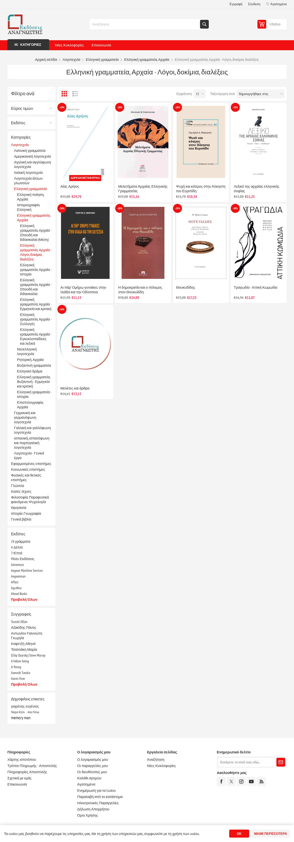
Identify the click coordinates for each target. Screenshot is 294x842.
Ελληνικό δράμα (29, 371)
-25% (177, 107)
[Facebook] (221, 781)
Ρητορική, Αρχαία (30, 359)
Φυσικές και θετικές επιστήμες (26, 477)
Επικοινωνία (101, 45)
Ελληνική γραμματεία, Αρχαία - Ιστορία (35, 269)
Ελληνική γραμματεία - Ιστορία (34, 394)
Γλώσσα (17, 485)
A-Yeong (16, 667)
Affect (14, 582)
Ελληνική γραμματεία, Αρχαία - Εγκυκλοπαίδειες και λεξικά (35, 336)
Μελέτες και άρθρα (74, 388)
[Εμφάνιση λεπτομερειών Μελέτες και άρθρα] (85, 344)
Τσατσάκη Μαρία (24, 649)
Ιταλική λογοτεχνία (28, 172)
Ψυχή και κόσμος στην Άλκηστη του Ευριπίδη (200, 188)
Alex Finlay (33, 712)
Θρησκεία (18, 507)
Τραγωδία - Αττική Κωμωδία (255, 287)
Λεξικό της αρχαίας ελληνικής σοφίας (256, 188)
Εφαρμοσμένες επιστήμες (31, 463)
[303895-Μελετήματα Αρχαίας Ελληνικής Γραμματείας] (143, 142)
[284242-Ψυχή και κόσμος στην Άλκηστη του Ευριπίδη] (201, 142)
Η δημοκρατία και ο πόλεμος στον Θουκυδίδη (140, 289)
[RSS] (261, 781)
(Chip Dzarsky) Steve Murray (28, 655)
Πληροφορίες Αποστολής (27, 772)
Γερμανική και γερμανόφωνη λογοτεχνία (25, 417)
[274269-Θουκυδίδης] (201, 243)
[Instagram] (241, 781)
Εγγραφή (236, 4)
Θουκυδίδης (185, 287)
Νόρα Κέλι (18, 712)
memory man (21, 717)
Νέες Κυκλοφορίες (69, 45)
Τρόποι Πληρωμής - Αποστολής (32, 765)
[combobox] (145, 24)
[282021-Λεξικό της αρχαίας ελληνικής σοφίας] (259, 142)
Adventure (17, 564)
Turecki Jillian (19, 621)
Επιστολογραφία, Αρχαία (30, 404)
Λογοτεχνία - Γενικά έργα (29, 455)
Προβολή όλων (24, 599)
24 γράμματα (20, 541)
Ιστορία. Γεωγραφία (26, 513)
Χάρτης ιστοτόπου (21, 759)
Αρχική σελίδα (46, 59)
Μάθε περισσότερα (270, 834)
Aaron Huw (18, 678)
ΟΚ (239, 834)
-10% (61, 107)
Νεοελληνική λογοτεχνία (27, 351)
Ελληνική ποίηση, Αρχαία (30, 196)
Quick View (76, 175)
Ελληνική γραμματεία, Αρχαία (33, 217)
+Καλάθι (94, 175)
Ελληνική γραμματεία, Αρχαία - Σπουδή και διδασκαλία (35, 287)
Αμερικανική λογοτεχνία (32, 156)
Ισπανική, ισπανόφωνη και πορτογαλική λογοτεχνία (31, 443)
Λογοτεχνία (20, 144)
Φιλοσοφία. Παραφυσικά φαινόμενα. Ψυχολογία (30, 499)
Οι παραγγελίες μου (92, 765)
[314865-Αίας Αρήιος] (85, 142)
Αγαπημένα (86, 784)
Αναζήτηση (204, 24)
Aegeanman (18, 576)
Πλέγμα (64, 94)
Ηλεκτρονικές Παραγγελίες (98, 803)
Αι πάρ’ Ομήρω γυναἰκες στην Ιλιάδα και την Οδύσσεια (83, 289)
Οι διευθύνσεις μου (92, 772)
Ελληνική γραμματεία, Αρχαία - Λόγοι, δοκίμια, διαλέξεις (35, 252)
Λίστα (75, 94)
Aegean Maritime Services (27, 570)
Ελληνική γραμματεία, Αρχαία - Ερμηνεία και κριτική (35, 304)
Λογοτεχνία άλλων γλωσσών (28, 180)
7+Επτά (16, 553)
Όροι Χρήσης (87, 815)
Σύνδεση (254, 4)
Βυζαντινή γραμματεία (34, 365)
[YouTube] (251, 781)
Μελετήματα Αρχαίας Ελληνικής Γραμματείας (143, 188)
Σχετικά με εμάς (19, 778)
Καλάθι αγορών (89, 778)
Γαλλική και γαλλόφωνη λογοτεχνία (32, 430)
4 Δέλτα (17, 547)
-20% (119, 107)
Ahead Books (19, 593)
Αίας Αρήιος (69, 186)
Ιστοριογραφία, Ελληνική (28, 207)
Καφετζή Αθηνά (23, 643)
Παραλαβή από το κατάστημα (100, 796)
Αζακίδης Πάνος (23, 627)
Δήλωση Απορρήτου (93, 809)
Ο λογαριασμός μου (92, 759)
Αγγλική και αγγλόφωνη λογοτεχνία (32, 164)
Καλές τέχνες (21, 491)
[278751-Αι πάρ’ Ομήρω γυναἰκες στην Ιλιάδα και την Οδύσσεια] (85, 243)
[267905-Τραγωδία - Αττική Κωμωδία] (259, 243)
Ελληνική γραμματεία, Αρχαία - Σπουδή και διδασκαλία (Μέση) (35, 232)
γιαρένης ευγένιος (25, 706)
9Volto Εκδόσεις (22, 559)
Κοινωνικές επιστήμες (28, 469)
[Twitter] (231, 781)
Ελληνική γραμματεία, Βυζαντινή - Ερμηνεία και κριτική (33, 381)
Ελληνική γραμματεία (30, 188)
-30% (61, 208)
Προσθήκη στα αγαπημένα (68, 175)
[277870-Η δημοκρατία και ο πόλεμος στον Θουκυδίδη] (143, 243)
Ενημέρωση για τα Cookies (96, 790)
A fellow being (20, 661)
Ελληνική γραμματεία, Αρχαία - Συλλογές (35, 319)
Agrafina (16, 588)
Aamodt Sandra (20, 672)
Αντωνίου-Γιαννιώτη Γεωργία (26, 635)
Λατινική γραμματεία (29, 150)
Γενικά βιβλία (21, 519)
